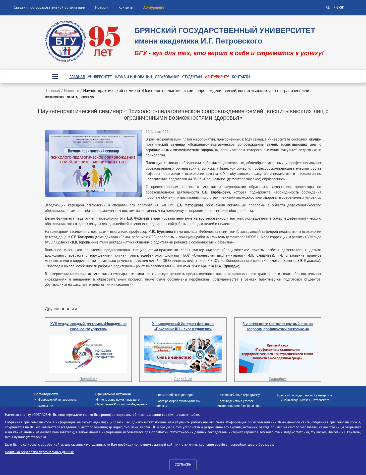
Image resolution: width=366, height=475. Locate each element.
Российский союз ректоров (175, 395)
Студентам (192, 77)
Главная (77, 77)
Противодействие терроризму (238, 395)
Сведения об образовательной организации (49, 7)
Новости (102, 7)
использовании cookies (155, 415)
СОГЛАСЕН (183, 465)
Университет (100, 77)
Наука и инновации (133, 77)
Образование (167, 77)
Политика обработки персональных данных (39, 452)
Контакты (126, 7)
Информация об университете (55, 400)
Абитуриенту (217, 77)
